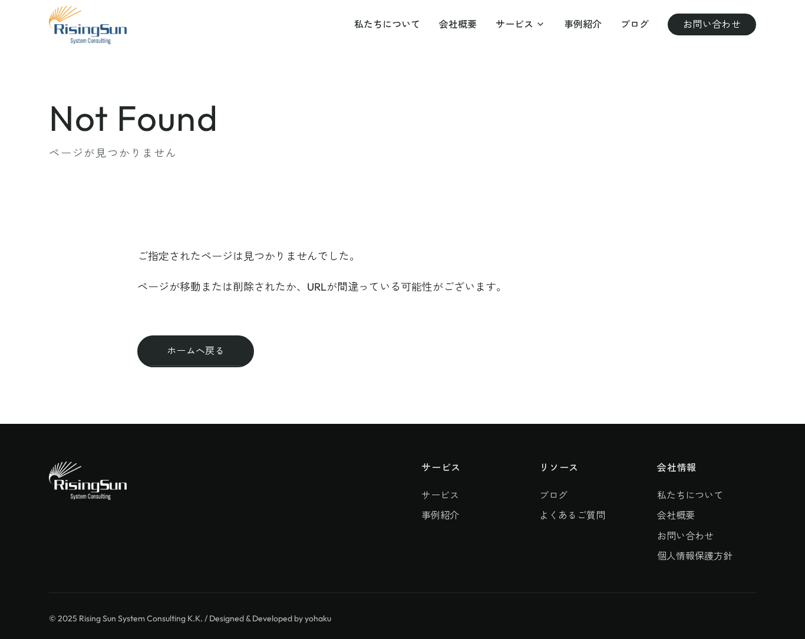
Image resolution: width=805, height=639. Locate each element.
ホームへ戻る (196, 351)
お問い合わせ (712, 24)
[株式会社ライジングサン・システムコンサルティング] (88, 25)
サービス (514, 24)
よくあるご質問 (572, 515)
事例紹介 (583, 24)
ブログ (635, 24)
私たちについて (387, 24)
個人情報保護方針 (695, 556)
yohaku (318, 618)
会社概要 (458, 24)
